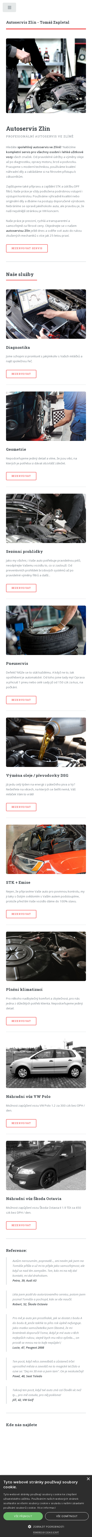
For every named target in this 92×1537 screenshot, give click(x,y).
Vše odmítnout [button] (67, 1516)
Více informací (46, 1507)
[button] (46, 1526)
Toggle (9, 8)
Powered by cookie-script (46, 1532)
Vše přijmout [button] (23, 1516)
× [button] (88, 1479)
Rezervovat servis (27, 248)
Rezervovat (21, 373)
